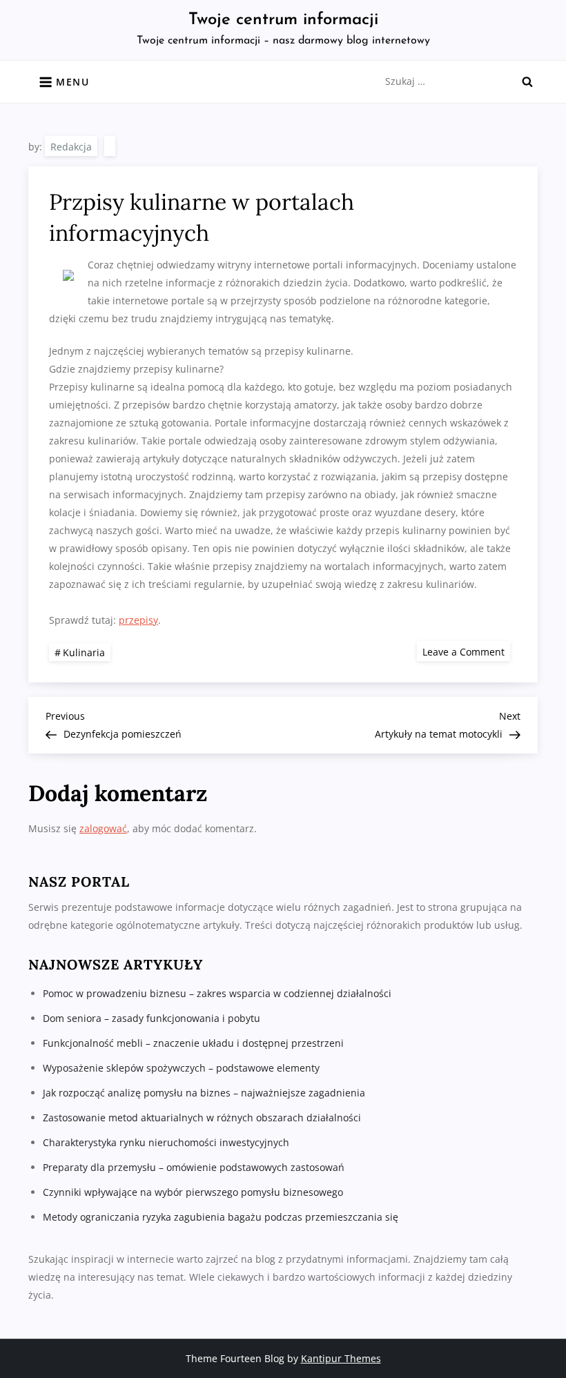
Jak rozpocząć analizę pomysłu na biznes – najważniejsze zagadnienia (204, 1092)
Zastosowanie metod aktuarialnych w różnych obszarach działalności (202, 1117)
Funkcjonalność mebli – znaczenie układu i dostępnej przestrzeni (193, 1043)
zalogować (103, 828)
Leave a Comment (466, 651)
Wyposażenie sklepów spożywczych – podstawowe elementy (181, 1067)
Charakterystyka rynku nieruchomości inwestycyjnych (166, 1142)
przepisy (138, 620)
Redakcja (71, 146)
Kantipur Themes (341, 1358)
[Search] (527, 81)
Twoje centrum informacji (283, 20)
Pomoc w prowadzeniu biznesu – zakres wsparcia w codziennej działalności (217, 993)
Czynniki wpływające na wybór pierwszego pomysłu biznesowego (193, 1192)
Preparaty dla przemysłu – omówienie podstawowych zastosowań (193, 1167)
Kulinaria (84, 652)
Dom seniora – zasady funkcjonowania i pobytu (151, 1018)
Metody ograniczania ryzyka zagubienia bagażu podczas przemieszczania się (220, 1216)
